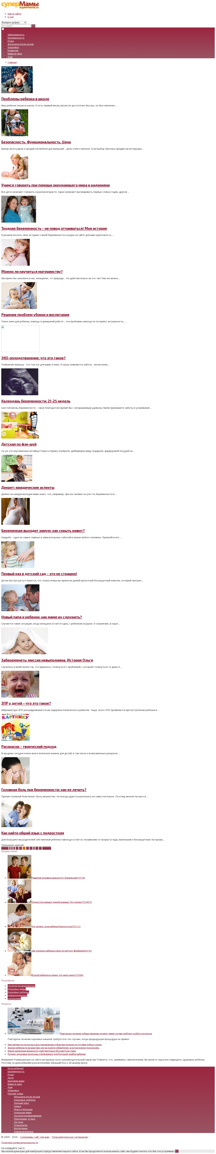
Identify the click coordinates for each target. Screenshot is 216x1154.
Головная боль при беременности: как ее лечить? (43, 790)
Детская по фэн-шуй (19, 444)
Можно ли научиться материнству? (32, 271)
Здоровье (13, 47)
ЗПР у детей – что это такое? (26, 703)
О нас (11, 16)
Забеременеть (16, 34)
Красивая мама (16, 1080)
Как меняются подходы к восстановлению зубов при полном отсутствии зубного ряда (55, 1044)
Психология (20, 1125)
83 (36, 848)
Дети (11, 1077)
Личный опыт (21, 1103)
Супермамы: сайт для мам (34, 1137)
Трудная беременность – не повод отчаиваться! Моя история (54, 228)
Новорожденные (17, 995)
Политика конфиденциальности (19, 1142)
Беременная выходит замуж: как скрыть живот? (43, 530)
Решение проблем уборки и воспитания (35, 314)
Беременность (16, 37)
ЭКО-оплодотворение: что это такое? (33, 358)
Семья (17, 1106)
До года (18, 1122)
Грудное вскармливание (21, 985)
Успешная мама (22, 1112)
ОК (177, 1151)
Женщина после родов (21, 44)
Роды (11, 40)
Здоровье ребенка (18, 992)
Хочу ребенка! (16, 1068)
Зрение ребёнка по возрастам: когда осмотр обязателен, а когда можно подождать (53, 1047)
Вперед (46, 848)
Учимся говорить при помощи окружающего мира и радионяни (55, 185)
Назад (5, 848)
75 (31, 848)
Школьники (14, 998)
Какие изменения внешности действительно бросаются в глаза (42, 1050)
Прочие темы (15, 1093)
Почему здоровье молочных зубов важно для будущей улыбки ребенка (47, 1054)
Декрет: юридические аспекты (27, 487)
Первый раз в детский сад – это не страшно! (39, 574)
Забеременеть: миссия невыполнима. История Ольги (47, 660)
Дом (10, 56)
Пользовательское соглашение (70, 1137)
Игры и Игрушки (23, 1109)
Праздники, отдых (24, 1118)
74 (27, 848)
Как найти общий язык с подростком (32, 833)
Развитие (13, 50)
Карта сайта (14, 13)
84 (40, 848)
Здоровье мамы (17, 988)
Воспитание (21, 1128)
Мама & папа (15, 53)
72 (20, 848)
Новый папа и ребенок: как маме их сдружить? (41, 617)
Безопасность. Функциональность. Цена (36, 142)
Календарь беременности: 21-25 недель (35, 401)
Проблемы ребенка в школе (25, 99)
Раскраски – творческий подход (28, 746)
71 (17, 848)
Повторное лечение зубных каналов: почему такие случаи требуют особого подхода (106, 1033)
